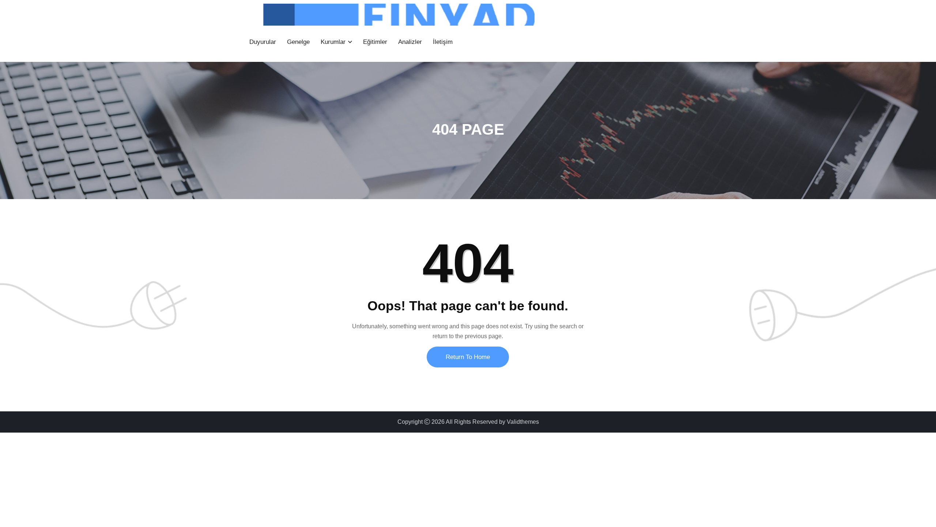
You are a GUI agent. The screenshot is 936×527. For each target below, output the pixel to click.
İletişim (443, 41)
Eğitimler (375, 41)
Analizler (410, 41)
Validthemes (523, 422)
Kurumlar (333, 41)
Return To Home (468, 357)
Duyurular (262, 41)
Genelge (298, 41)
